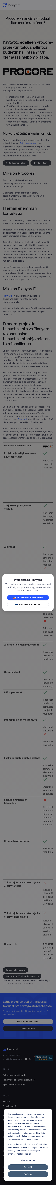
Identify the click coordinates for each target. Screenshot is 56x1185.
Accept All (28, 1167)
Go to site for (30, 598)
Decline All (28, 1174)
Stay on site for (30, 604)
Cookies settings (28, 1160)
